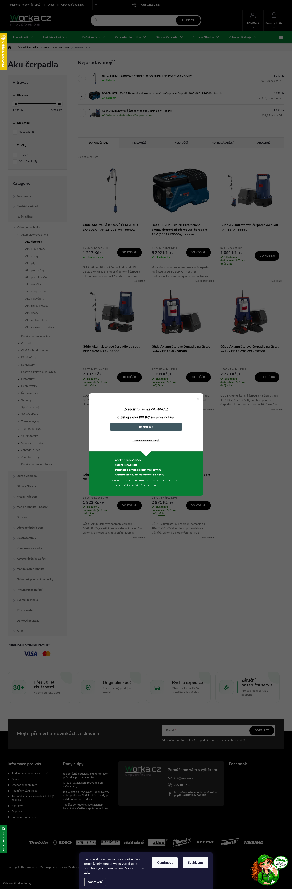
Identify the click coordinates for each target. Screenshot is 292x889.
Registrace (146, 427)
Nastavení (95, 882)
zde (86, 872)
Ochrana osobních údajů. (146, 440)
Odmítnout (165, 862)
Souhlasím (195, 862)
